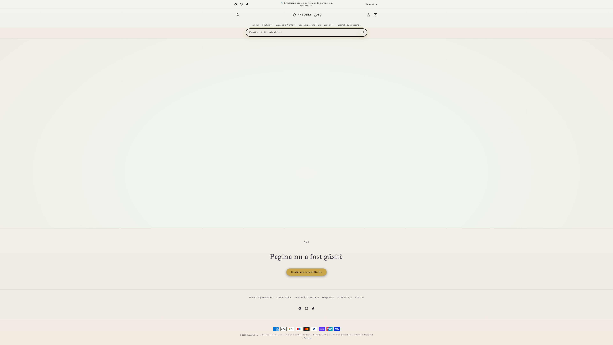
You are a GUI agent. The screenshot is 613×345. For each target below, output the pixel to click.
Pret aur (359, 297)
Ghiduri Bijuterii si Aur (261, 297)
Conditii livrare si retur (307, 297)
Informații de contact (363, 335)
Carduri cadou (284, 297)
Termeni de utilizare (321, 335)
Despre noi (328, 297)
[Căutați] (363, 32)
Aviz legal (308, 338)
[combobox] (306, 32)
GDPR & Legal (344, 297)
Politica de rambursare (272, 335)
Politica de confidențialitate (297, 335)
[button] (238, 14)
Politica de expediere (342, 335)
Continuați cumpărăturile (306, 272)
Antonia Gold (252, 335)
